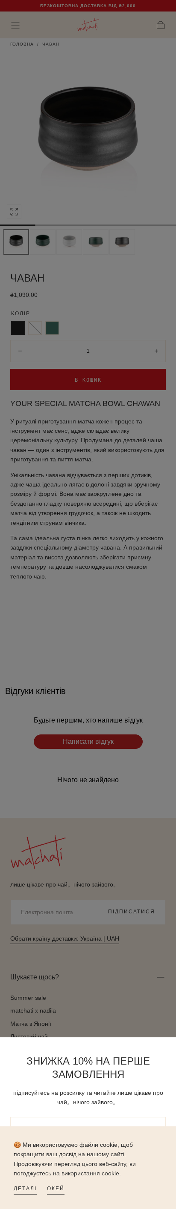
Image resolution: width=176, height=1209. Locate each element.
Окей (56, 1189)
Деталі (25, 1189)
